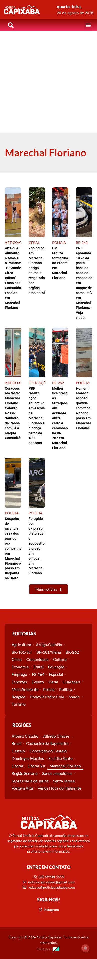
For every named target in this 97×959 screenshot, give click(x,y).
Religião (18, 696)
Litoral (17, 765)
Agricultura (21, 644)
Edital (38, 666)
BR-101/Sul (22, 652)
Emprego (19, 674)
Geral (53, 681)
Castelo (18, 750)
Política (65, 689)
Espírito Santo (60, 758)
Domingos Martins (28, 758)
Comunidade (37, 659)
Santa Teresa (64, 780)
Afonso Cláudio (25, 736)
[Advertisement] (48, 81)
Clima (17, 659)
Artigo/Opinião (49, 644)
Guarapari (71, 681)
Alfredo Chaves (56, 736)
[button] (88, 25)
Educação (56, 666)
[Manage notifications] (85, 948)
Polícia (48, 689)
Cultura (59, 659)
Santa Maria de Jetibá (30, 780)
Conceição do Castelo (48, 750)
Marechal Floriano (65, 765)
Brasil (16, 743)
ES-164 (38, 674)
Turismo (19, 704)
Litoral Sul (36, 765)
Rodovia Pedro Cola (47, 696)
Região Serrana (24, 773)
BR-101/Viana (48, 652)
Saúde (74, 696)
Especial (56, 674)
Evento (38, 681)
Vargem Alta (22, 788)
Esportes (19, 681)
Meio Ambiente (25, 689)
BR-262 (72, 652)
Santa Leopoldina (57, 773)
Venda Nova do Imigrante (59, 788)
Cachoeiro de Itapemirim (47, 743)
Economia (20, 666)
